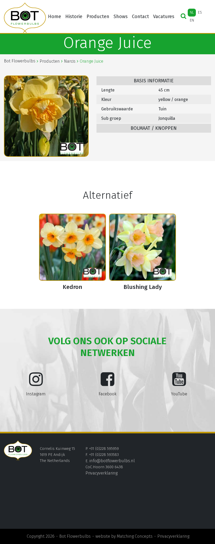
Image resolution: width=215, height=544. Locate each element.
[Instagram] (36, 383)
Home (54, 16)
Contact (140, 16)
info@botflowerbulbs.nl (112, 460)
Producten (98, 16)
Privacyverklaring (101, 473)
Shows (121, 16)
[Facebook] (107, 383)
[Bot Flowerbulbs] (25, 18)
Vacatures (163, 16)
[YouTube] (179, 383)
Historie (73, 16)
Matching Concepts (135, 536)
